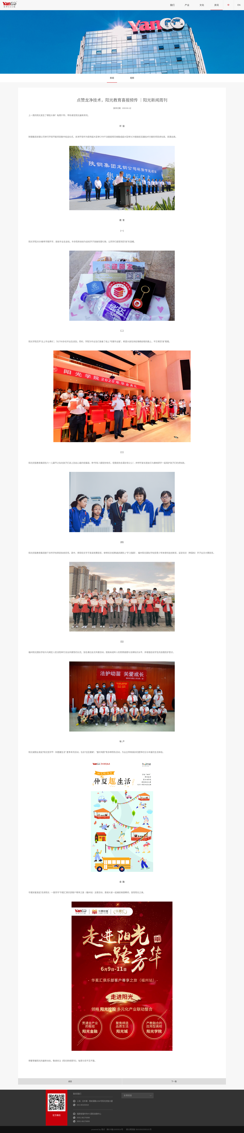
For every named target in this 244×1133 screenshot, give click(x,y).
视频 (132, 78)
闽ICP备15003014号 (115, 1129)
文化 (202, 5)
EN (239, 5)
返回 (70, 1081)
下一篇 (174, 1081)
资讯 (216, 5)
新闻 (112, 78)
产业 (187, 5)
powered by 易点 (98, 1129)
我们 (172, 5)
